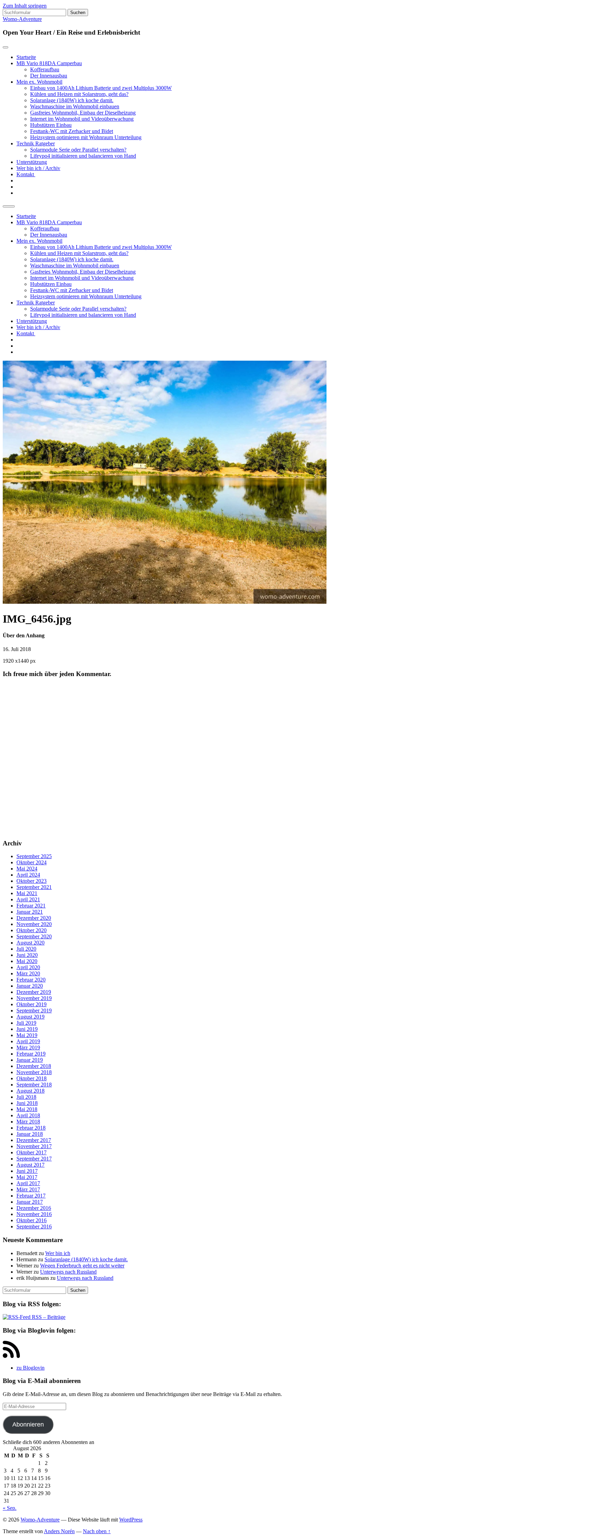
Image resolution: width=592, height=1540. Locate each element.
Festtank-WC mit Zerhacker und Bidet (71, 131)
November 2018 (34, 1072)
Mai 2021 (26, 893)
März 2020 (28, 973)
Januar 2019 (29, 1060)
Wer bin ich (57, 1253)
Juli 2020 (26, 949)
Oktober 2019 (31, 1004)
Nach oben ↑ (97, 1531)
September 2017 (34, 1159)
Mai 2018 (26, 1109)
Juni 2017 (27, 1171)
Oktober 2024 (31, 862)
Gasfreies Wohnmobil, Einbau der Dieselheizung (83, 113)
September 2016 (34, 1226)
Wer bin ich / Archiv (38, 168)
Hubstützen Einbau (51, 125)
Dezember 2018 (33, 1066)
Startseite (26, 57)
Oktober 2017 (31, 1152)
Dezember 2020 (33, 918)
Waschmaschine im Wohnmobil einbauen (74, 106)
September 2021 (34, 887)
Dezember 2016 (33, 1208)
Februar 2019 (31, 1054)
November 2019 (34, 998)
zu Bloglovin (30, 1368)
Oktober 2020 (31, 930)
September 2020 (34, 936)
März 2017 (28, 1189)
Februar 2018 (31, 1128)
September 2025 (34, 856)
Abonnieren (28, 1424)
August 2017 (30, 1165)
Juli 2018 (26, 1097)
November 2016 (34, 1214)
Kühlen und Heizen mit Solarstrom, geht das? (79, 94)
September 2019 (34, 1010)
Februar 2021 (31, 906)
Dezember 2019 (33, 992)
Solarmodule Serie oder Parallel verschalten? (78, 150)
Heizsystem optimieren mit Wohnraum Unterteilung (85, 137)
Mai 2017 (26, 1177)
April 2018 (28, 1115)
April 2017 (28, 1183)
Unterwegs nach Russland (68, 1272)
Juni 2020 (27, 955)
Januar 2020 (29, 986)
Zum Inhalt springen (25, 6)
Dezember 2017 (33, 1140)
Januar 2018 (29, 1134)
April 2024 (28, 875)
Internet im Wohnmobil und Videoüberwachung (82, 119)
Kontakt (25, 174)
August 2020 (30, 943)
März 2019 (28, 1047)
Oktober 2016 (31, 1220)
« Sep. (9, 1508)
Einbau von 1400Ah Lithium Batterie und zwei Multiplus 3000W (101, 88)
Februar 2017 (31, 1196)
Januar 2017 (29, 1202)
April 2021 (28, 899)
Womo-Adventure (22, 19)
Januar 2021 (29, 912)
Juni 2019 (27, 1029)
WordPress (131, 1520)
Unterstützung (31, 162)
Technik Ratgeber (35, 143)
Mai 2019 (26, 1035)
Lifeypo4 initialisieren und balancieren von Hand (83, 156)
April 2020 (28, 967)
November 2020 (34, 924)
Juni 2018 (27, 1103)
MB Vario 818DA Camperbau (49, 63)
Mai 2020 (26, 961)
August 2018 (30, 1091)
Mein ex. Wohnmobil (39, 82)
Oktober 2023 (31, 881)
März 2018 (28, 1121)
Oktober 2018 (31, 1078)
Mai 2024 (26, 868)
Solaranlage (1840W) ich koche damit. (71, 100)
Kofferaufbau (44, 69)
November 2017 (34, 1146)
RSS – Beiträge (47, 1317)
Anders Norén (59, 1531)
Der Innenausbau (48, 76)
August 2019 (30, 1017)
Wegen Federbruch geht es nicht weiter (82, 1265)
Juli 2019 (26, 1023)
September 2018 (34, 1084)
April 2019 (28, 1041)
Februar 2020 (31, 980)
